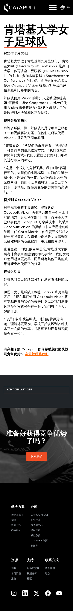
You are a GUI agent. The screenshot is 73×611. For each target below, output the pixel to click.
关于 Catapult (39, 515)
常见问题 (16, 573)
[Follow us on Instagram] (14, 593)
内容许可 (16, 530)
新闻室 (34, 546)
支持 (30, 560)
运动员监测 (17, 515)
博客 (13, 568)
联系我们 (50, 568)
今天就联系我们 (36, 354)
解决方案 (18, 507)
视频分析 (16, 525)
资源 (14, 560)
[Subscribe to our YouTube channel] (59, 593)
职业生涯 (35, 520)
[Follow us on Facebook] (48, 593)
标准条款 (35, 535)
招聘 (13, 520)
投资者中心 (37, 525)
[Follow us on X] (36, 593)
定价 (13, 578)
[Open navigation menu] (53, 7)
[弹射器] (20, 7)
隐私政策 (35, 530)
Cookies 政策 (39, 540)
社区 (29, 578)
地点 (47, 573)
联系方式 (52, 560)
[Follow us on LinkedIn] (25, 593)
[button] (36, 456)
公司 (34, 507)
